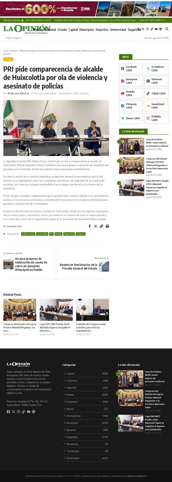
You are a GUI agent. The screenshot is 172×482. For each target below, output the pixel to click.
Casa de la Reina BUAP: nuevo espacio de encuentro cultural (157, 142)
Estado (62, 30)
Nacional (50, 30)
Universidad (118, 30)
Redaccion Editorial (18, 93)
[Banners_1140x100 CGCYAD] (86, 8)
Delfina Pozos (28, 234)
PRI (51, 234)
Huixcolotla (42, 234)
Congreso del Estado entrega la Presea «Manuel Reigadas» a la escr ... (19, 327)
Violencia (80, 234)
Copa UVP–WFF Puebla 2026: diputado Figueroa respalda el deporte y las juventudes (157, 187)
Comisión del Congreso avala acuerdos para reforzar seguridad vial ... (90, 327)
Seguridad (134, 30)
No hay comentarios (45, 93)
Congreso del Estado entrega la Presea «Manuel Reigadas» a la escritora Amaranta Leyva (157, 165)
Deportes (102, 30)
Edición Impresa (14, 38)
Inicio (6, 50)
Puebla (58, 234)
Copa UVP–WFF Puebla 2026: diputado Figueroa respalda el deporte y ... (55, 327)
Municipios (86, 30)
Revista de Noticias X (137, 476)
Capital (73, 30)
